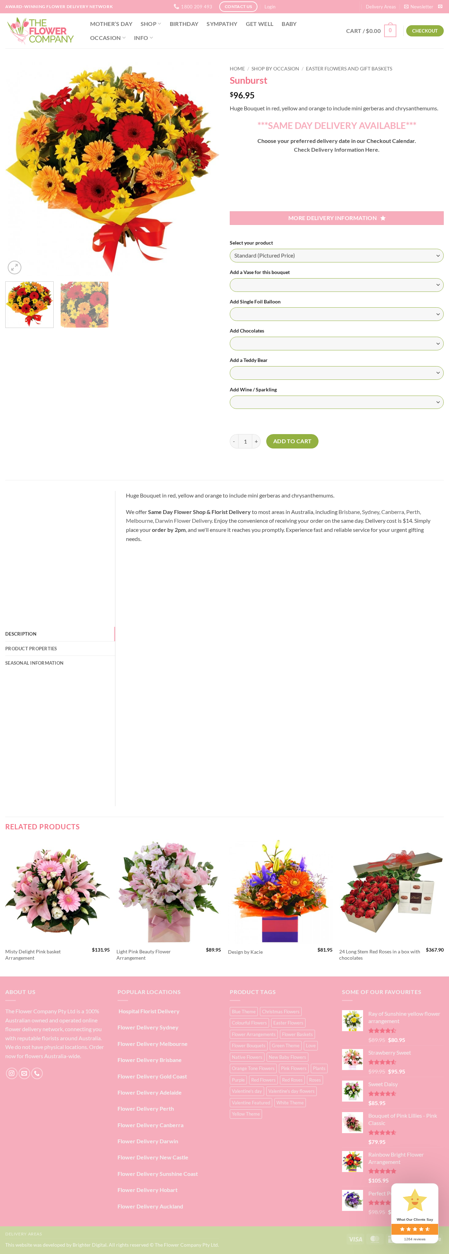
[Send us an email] (440, 6)
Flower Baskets (297, 1034)
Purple (238, 1080)
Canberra (392, 511)
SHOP (148, 23)
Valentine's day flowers (291, 1091)
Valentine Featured (251, 1102)
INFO (141, 37)
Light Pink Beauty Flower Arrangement (143, 954)
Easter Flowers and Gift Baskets (349, 68)
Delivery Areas (381, 6)
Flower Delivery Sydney (148, 1027)
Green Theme (286, 1045)
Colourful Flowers (249, 1023)
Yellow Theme (246, 1114)
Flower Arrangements (254, 1034)
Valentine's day (247, 1091)
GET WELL (260, 23)
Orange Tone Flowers (253, 1068)
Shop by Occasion (275, 68)
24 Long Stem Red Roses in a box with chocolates (379, 954)
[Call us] (37, 1073)
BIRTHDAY (184, 23)
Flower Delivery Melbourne (153, 1043)
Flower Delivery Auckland (150, 1206)
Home (237, 68)
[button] (269, 6)
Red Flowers (263, 1080)
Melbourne (139, 520)
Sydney (370, 511)
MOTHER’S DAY (111, 23)
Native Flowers (247, 1057)
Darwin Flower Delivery (183, 520)
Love (311, 1045)
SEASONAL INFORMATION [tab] (34, 663)
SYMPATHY (222, 23)
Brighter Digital (90, 1245)
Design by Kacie (245, 952)
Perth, (413, 511)
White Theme (290, 1102)
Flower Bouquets (249, 1045)
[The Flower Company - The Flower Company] (40, 31)
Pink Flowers (294, 1068)
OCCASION (105, 37)
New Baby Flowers (287, 1057)
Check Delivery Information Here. (337, 149)
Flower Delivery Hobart (147, 1189)
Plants (319, 1068)
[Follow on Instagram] (12, 1073)
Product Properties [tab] (31, 648)
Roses (315, 1080)
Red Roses (292, 1080)
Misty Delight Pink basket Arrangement (33, 954)
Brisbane (349, 511)
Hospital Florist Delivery (149, 1011)
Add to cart (292, 441)
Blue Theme (244, 1011)
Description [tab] (20, 634)
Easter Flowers (288, 1023)
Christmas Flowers (281, 1011)
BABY (289, 23)
